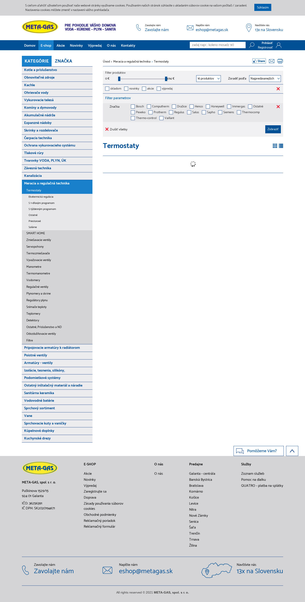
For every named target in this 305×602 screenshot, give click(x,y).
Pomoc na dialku (253, 480)
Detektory (32, 320)
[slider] (119, 79)
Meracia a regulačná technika (46, 183)
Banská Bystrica (200, 480)
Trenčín (194, 534)
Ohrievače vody (36, 93)
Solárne (33, 227)
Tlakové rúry (34, 153)
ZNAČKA (63, 61)
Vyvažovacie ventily (38, 260)
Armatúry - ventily (38, 363)
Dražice (182, 107)
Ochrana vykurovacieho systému (49, 145)
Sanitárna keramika (39, 393)
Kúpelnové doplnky (39, 431)
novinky (134, 89)
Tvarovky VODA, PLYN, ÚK (45, 161)
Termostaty (33, 190)
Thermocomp (251, 112)
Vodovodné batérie (39, 401)
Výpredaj (95, 46)
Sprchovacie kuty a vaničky (45, 423)
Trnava (194, 540)
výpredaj (167, 89)
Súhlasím (263, 7)
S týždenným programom (42, 209)
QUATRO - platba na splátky (262, 486)
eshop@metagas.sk (212, 30)
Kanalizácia (33, 176)
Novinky (76, 46)
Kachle (29, 85)
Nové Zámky (198, 516)
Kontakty (128, 46)
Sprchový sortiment (39, 408)
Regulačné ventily (37, 287)
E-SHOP (90, 464)
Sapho (211, 112)
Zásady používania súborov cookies (103, 506)
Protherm (160, 112)
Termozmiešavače (38, 253)
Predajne (196, 464)
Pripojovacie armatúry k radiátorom (52, 348)
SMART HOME (35, 233)
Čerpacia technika (38, 138)
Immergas (238, 107)
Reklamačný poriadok (99, 521)
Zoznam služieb (252, 474)
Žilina (193, 546)
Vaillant (169, 118)
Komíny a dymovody (40, 108)
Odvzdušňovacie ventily (41, 334)
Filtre (29, 340)
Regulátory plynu (37, 300)
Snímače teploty (36, 307)
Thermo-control (146, 118)
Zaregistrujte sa (95, 492)
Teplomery (33, 313)
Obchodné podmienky (100, 515)
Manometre (33, 267)
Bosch (140, 107)
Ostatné (33, 215)
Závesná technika (37, 168)
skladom (115, 89)
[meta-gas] (70, 26)
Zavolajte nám (157, 30)
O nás (111, 46)
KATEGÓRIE (37, 61)
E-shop (46, 46)
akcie (150, 89)
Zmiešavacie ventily (38, 240)
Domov (30, 46)
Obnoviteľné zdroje (39, 78)
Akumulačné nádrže (39, 115)
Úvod (106, 62)
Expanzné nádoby (38, 123)
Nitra (192, 510)
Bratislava (196, 486)
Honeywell (217, 107)
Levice (193, 504)
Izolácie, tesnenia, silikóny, (44, 371)
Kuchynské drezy (37, 438)
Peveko (141, 112)
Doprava (90, 498)
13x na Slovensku (269, 30)
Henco (199, 107)
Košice (194, 498)
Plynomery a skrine (38, 293)
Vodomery (33, 280)
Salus (195, 112)
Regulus (179, 112)
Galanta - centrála (202, 474)
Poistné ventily (35, 355)
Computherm (160, 107)
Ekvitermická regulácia (41, 197)
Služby (246, 464)
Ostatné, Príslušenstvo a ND (44, 327)
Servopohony (35, 246)
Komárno (196, 492)
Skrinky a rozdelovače (41, 131)
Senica (193, 522)
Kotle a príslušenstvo (40, 70)
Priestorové (35, 221)
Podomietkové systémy (42, 378)
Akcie (60, 46)
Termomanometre (38, 273)
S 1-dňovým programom (41, 203)
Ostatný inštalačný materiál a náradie (53, 386)
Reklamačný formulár (99, 527)
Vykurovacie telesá (39, 100)
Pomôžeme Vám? (262, 451)
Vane (28, 416)
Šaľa (192, 528)
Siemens (228, 112)
